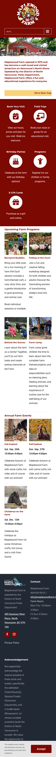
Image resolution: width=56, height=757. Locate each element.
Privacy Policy (11, 642)
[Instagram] (14, 634)
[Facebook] (7, 634)
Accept (41, 748)
